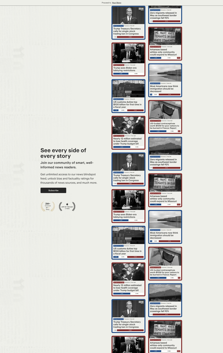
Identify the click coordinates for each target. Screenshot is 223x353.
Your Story (116, 3)
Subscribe (53, 190)
